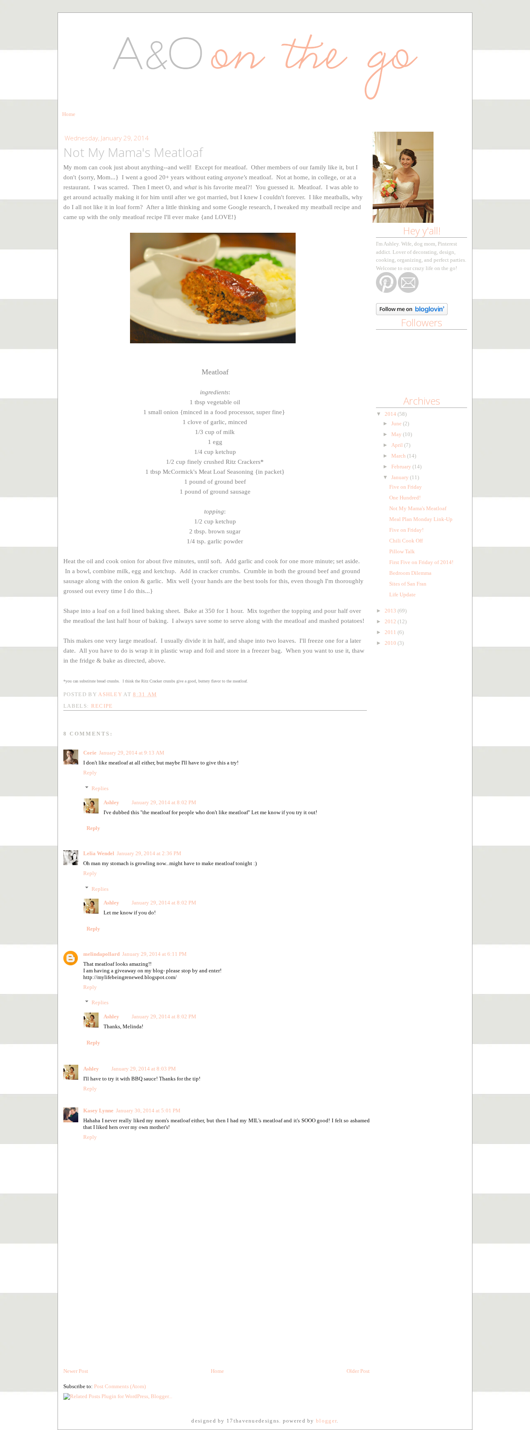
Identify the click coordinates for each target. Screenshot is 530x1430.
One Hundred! (405, 497)
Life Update (402, 594)
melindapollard (101, 954)
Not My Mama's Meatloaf (417, 508)
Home (68, 114)
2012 (391, 621)
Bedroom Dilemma (410, 573)
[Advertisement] (125, 1309)
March (399, 456)
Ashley (111, 802)
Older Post (358, 1371)
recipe (102, 706)
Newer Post (75, 1371)
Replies (100, 788)
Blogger (326, 1421)
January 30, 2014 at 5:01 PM (148, 1110)
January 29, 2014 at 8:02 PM (164, 802)
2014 (391, 414)
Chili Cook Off (406, 541)
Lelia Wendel (98, 853)
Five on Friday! (406, 530)
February (401, 466)
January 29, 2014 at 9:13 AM (131, 753)
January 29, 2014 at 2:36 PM (149, 853)
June (397, 423)
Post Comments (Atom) (120, 1386)
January (400, 477)
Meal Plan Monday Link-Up (421, 519)
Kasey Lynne (98, 1110)
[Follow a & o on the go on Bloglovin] (412, 313)
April (397, 445)
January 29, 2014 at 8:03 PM (143, 1069)
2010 (391, 643)
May (397, 434)
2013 (391, 611)
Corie (89, 753)
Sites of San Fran (407, 584)
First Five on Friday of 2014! (421, 562)
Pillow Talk (402, 551)
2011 (391, 632)
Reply (90, 772)
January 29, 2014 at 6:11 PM (154, 954)
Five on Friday (405, 487)
